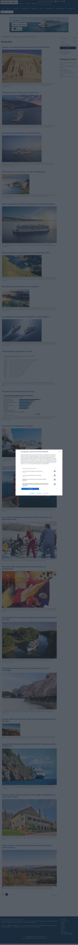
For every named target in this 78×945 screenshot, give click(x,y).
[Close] (60, 452)
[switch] (54, 471)
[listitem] (39, 468)
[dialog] (39, 472)
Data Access (39, 493)
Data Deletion (32, 493)
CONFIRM (30, 488)
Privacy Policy (46, 493)
